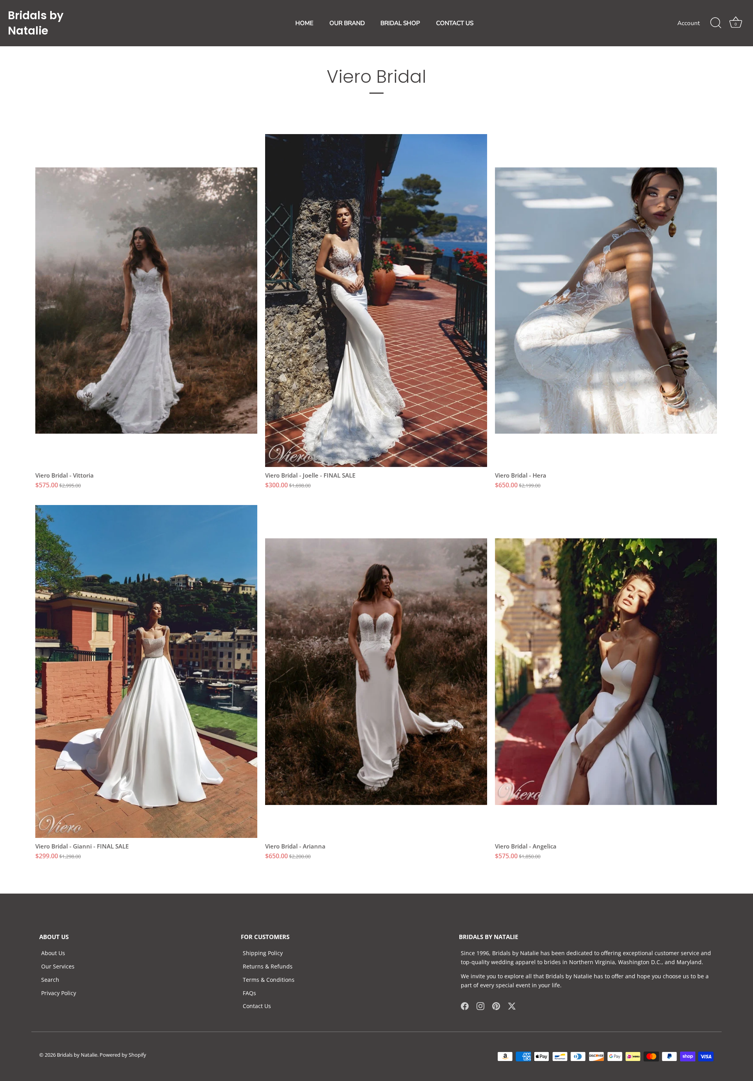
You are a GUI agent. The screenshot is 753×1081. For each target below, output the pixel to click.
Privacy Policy (58, 993)
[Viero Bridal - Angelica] (606, 671)
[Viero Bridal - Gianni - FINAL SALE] (146, 671)
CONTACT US (454, 23)
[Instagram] (480, 1005)
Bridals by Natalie (36, 23)
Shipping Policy (263, 953)
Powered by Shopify (123, 1054)
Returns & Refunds (268, 966)
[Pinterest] (496, 1005)
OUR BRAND (347, 23)
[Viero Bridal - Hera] (606, 300)
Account (688, 23)
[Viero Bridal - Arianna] (376, 671)
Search (50, 979)
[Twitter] (512, 1005)
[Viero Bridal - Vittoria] (146, 300)
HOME (304, 23)
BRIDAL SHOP (400, 23)
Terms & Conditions (269, 979)
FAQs (249, 993)
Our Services (58, 966)
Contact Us (257, 1006)
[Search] (715, 23)
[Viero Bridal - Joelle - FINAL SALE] (376, 300)
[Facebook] (465, 1005)
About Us (53, 953)
